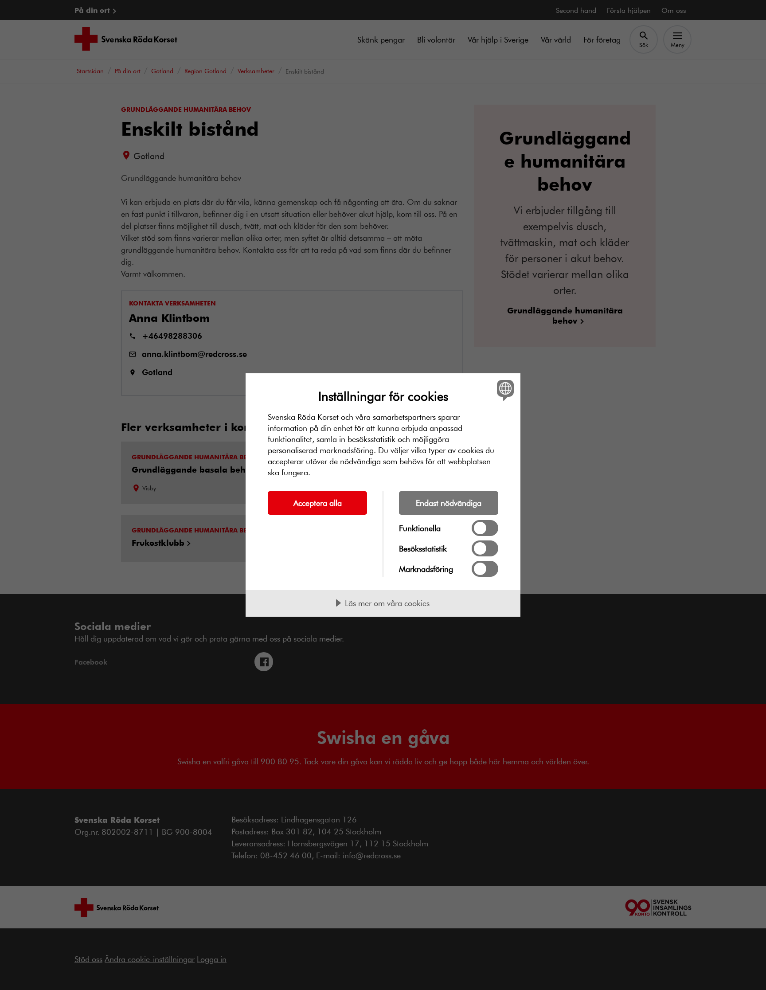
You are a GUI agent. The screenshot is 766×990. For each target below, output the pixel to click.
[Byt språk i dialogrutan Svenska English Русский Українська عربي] (503, 390)
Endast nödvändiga (448, 502)
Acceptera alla (317, 502)
